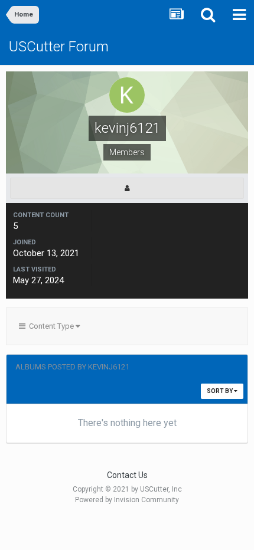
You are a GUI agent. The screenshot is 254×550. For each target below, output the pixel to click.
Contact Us (127, 475)
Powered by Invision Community (127, 500)
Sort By (220, 391)
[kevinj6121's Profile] (127, 188)
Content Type (50, 326)
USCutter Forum (59, 46)
